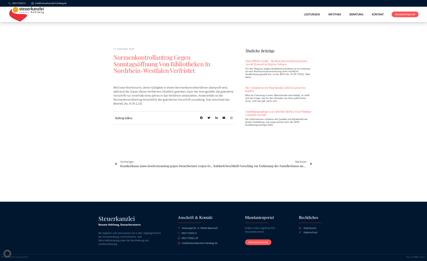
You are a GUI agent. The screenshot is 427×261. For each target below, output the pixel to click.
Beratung (356, 14)
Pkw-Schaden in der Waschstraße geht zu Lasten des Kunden (275, 89)
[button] (7, 253)
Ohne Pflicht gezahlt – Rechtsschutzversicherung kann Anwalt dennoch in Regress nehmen (276, 62)
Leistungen (312, 14)
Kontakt (378, 14)
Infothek (334, 14)
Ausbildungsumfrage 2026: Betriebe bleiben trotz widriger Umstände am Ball (278, 113)
